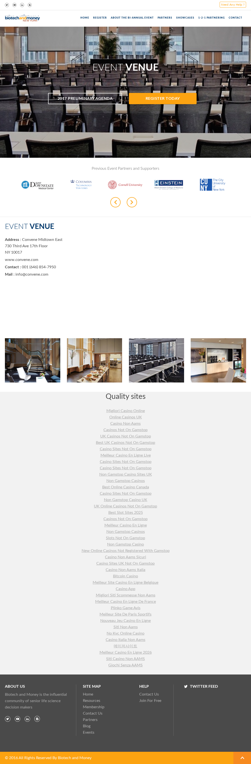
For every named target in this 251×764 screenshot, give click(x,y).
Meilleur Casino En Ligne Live (125, 455)
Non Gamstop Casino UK (125, 500)
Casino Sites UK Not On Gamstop (125, 563)
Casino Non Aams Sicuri (125, 557)
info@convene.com (31, 274)
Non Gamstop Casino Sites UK (125, 474)
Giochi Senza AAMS (125, 665)
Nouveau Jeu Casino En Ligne (125, 621)
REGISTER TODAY (163, 99)
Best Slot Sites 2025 (125, 513)
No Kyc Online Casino (125, 633)
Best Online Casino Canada (125, 487)
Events (88, 732)
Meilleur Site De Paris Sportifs (125, 614)
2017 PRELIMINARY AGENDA (85, 99)
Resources (91, 701)
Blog (86, 726)
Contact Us (92, 713)
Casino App (125, 589)
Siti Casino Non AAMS (125, 659)
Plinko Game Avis (125, 608)
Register (100, 18)
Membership (93, 707)
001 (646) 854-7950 (38, 267)
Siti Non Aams (125, 627)
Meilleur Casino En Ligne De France (125, 602)
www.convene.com (21, 260)
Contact (235, 18)
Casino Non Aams (125, 424)
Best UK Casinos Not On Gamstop (125, 443)
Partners (90, 720)
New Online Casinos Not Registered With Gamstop (126, 551)
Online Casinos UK (125, 417)
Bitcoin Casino (125, 576)
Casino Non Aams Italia (125, 570)
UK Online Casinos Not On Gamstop (125, 506)
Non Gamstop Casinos (125, 481)
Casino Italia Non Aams (125, 640)
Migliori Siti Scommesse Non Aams (125, 595)
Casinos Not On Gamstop (125, 430)
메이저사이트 (125, 646)
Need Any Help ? (233, 4)
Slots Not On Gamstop (125, 538)
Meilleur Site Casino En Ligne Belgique (125, 582)
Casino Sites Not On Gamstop (125, 449)
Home (84, 18)
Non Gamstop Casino (125, 544)
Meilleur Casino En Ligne (125, 525)
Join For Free (150, 701)
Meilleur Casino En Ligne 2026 (126, 652)
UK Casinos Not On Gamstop (125, 436)
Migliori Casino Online (125, 411)
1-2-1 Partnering (211, 18)
